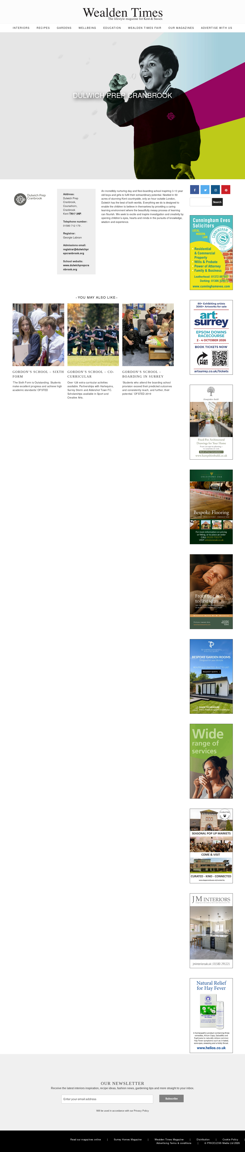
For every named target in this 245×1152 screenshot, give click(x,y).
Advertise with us (216, 28)
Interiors (21, 28)
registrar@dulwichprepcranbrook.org (76, 251)
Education (112, 28)
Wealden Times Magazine (169, 1139)
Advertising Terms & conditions (174, 1143)
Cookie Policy (230, 1139)
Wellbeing (87, 28)
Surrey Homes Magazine (128, 1139)
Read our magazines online (85, 1139)
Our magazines (181, 28)
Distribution (203, 1139)
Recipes (43, 28)
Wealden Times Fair (144, 28)
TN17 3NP (75, 213)
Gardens (64, 28)
